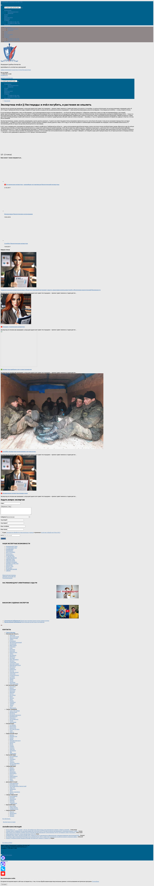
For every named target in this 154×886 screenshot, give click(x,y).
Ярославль (13, 708)
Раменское (13, 669)
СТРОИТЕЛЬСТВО (11, 548)
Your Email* (4, 520)
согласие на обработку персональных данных (20, 532)
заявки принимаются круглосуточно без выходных (16, 70)
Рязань (12, 701)
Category (3, 517)
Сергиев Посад (14, 672)
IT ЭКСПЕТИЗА (10, 556)
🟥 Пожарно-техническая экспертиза (13, 327)
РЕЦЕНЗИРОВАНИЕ (11, 569)
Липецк (12, 698)
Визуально (4, 506)
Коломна (12, 649)
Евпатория (13, 806)
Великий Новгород (15, 715)
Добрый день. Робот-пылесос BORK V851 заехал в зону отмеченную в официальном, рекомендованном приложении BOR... (43, 835)
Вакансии (10, 13)
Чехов (11, 681)
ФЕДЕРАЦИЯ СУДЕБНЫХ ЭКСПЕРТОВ (11, 2)
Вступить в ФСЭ (7, 842)
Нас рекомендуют (13, 12)
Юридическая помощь (9, 575)
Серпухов (12, 673)
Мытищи (12, 658)
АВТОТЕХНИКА (10, 552)
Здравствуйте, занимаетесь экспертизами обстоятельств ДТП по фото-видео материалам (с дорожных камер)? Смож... (42, 831)
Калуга (12, 693)
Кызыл (12, 775)
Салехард (12, 759)
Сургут (12, 760)
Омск (11, 779)
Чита (11, 790)
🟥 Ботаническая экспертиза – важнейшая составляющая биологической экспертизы (31, 184)
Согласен (4, 884)
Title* (2, 503)
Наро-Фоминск (14, 659)
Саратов (12, 749)
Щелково (12, 682)
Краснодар (13, 728)
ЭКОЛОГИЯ (9, 565)
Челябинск (13, 765)
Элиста (12, 732)
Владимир (13, 689)
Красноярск (13, 773)
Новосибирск (13, 776)
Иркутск (12, 770)
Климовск (13, 646)
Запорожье (13, 813)
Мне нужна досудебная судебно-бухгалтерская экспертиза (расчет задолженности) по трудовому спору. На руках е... (41, 832)
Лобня (11, 654)
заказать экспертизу (7, 78)
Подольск (13, 666)
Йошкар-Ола (13, 736)
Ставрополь (13, 803)
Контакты (7, 24)
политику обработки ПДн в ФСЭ (50, 532)
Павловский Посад (15, 665)
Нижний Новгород (15, 740)
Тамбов (12, 703)
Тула (11, 706)
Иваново (12, 692)
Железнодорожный (16, 642)
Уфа (11, 752)
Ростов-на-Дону (14, 729)
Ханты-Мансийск (15, 763)
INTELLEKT (9, 568)
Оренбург (12, 742)
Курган (11, 757)
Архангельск (13, 712)
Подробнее (95, 881)
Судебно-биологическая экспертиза (16, 243)
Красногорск (13, 652)
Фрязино (12, 678)
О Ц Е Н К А (9, 553)
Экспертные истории (9, 822)
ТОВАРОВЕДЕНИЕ (11, 558)
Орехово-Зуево (14, 664)
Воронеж (12, 691)
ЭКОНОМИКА (10, 555)
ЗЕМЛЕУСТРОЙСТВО (12, 563)
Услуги (6, 14)
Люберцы (12, 656)
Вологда (12, 713)
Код (10, 506)
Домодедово (14, 638)
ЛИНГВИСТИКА (10, 559)
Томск (11, 780)
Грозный (12, 797)
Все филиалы (6, 818)
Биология (7, 101)
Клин (11, 648)
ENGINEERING (9, 549)
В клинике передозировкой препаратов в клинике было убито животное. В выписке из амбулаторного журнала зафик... (42, 837)
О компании (7, 10)
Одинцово (13, 662)
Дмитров (12, 635)
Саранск (12, 747)
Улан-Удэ (12, 787)
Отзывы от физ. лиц (14, 23)
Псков (11, 720)
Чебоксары (13, 753)
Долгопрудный (14, 636)
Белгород (13, 686)
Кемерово (13, 772)
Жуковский (13, 644)
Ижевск (12, 735)
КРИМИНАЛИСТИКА (11, 546)
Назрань (12, 800)
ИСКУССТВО (9, 566)
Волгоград (13, 726)
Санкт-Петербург (15, 710)
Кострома (13, 695)
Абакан (12, 767)
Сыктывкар (13, 722)
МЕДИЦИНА (9, 550)
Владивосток (14, 784)
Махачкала (13, 799)
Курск (11, 696)
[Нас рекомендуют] (67, 592)
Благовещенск (14, 783)
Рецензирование (7, 578)
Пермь (11, 745)
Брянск (12, 688)
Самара (12, 746)
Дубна (11, 639)
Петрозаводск (14, 719)
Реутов (12, 671)
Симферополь (14, 809)
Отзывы (6, 20)
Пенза (11, 743)
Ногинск (12, 661)
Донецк (12, 814)
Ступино (12, 676)
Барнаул (12, 769)
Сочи (11, 730)
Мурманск (13, 718)
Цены (5, 16)
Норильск (12, 777)
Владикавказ (13, 796)
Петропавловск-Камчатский (18, 786)
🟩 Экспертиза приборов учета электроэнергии (16, 369)
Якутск (12, 793)
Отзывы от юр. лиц (13, 22)
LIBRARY (8, 570)
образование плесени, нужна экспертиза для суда (21, 834)
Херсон (12, 812)
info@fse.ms (4, 75)
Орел (11, 699)
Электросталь (14, 683)
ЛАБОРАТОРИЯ (10, 560)
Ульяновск (13, 750)
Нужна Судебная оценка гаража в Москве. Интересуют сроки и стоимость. (28, 838)
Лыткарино (13, 655)
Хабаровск (13, 789)
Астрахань (13, 725)
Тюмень (12, 762)
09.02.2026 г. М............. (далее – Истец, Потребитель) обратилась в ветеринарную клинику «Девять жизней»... (38, 829)
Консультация (8, 17)
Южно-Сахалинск (15, 792)
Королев (12, 651)
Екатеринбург (14, 756)
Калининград (13, 716)
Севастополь (14, 807)
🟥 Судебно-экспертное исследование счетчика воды (18, 451)
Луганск (12, 816)
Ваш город (4, 529)
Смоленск (13, 702)
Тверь (11, 705)
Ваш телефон (5, 526)
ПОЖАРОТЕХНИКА (11, 562)
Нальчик (12, 802)
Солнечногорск (14, 675)
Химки (11, 679)
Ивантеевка (13, 645)
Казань (12, 738)
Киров (11, 739)
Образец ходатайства (9, 576)
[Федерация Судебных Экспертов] (9, 61)
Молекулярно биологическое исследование (18, 214)
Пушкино (12, 668)
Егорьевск (13, 641)
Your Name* (4, 523)
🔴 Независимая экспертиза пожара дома (14, 493)
